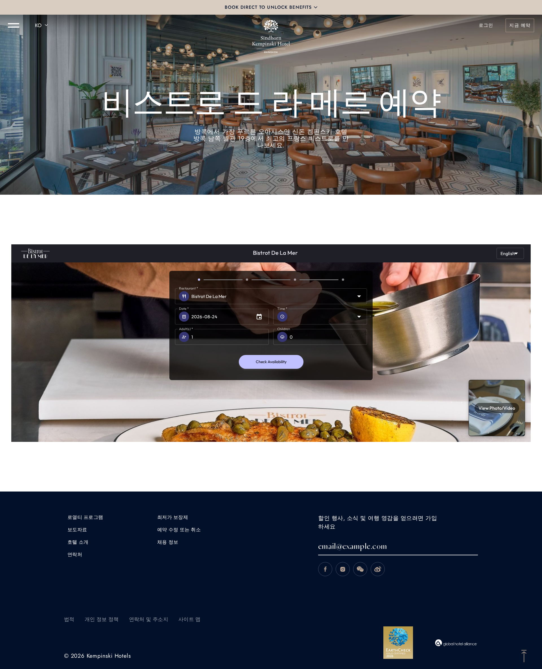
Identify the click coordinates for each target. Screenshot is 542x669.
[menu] (13, 25)
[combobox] (42, 25)
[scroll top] (524, 655)
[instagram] (343, 569)
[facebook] (325, 569)
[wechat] (360, 569)
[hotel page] (271, 25)
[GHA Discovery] (456, 642)
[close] (316, 7)
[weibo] (378, 569)
